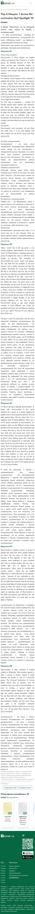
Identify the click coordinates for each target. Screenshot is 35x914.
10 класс (3, 868)
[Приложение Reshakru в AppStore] (28, 854)
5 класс (3, 880)
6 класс (3, 878)
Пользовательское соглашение (18, 875)
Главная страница (14, 866)
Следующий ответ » (25, 788)
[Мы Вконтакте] (23, 835)
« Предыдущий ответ (10, 788)
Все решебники (12, 797)
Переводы (12, 871)
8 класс (3, 873)
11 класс (3, 866)
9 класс (3, 871)
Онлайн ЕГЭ (13, 868)
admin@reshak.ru (14, 877)
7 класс (3, 875)
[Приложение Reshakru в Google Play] (28, 858)
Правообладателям (15, 873)
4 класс (3, 882)
